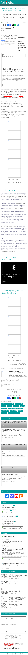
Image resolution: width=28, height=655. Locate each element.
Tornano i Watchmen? (7, 512)
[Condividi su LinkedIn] (18, 25)
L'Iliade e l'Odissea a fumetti (8, 538)
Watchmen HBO (13, 179)
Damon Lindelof (17, 196)
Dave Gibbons (8, 44)
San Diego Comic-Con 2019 (13, 356)
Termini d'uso (5, 631)
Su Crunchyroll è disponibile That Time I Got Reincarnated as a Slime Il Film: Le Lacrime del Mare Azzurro (17, 598)
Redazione (18, 631)
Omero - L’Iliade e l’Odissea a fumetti (10, 619)
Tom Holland (9, 5)
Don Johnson (13, 91)
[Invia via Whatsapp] (15, 25)
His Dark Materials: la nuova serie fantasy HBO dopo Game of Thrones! (13, 71)
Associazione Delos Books (13, 638)
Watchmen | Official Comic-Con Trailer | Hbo (12, 276)
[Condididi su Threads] (13, 25)
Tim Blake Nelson (10, 92)
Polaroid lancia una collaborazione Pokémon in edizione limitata (14, 544)
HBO (7, 36)
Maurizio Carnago (10, 27)
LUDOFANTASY (11, 574)
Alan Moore (9, 406)
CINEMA (10, 588)
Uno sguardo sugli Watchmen (8, 523)
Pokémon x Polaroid (6, 624)
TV (5, 368)
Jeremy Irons (11, 97)
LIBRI (9, 603)
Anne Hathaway (4, 5)
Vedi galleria (11, 182)
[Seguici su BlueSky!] (11, 496)
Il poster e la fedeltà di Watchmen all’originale (12, 528)
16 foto (19, 360)
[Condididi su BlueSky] (10, 25)
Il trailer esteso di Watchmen (21, 41)
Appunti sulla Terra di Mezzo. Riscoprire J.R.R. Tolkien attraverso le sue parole (17, 606)
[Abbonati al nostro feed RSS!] (21, 496)
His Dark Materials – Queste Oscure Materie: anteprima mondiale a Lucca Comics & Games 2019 (13, 430)
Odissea (18, 5)
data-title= (18, 413)
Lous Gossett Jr (19, 408)
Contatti (24, 631)
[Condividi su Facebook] (8, 25)
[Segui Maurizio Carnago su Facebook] (2, 386)
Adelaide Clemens (15, 94)
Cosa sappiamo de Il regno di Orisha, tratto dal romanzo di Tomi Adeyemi (17, 590)
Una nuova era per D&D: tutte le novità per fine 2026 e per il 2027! (18, 576)
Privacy (10, 631)
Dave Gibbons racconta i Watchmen (10, 518)
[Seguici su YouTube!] (16, 496)
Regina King (19, 89)
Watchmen (3, 41)
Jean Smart (21, 96)
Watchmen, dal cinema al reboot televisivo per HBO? (14, 452)
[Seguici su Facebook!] (7, 496)
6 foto (19, 182)
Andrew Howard (8, 96)
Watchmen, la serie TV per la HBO (10, 474)
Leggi (6, 84)
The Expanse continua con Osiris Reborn (11, 559)
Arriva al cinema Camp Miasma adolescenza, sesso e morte (13, 566)
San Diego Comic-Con (8, 35)
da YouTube (5, 279)
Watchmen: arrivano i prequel (8, 507)
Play (5, 281)
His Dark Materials (18, 403)
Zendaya (14, 5)
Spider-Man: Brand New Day (15, 581)
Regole (14, 631)
